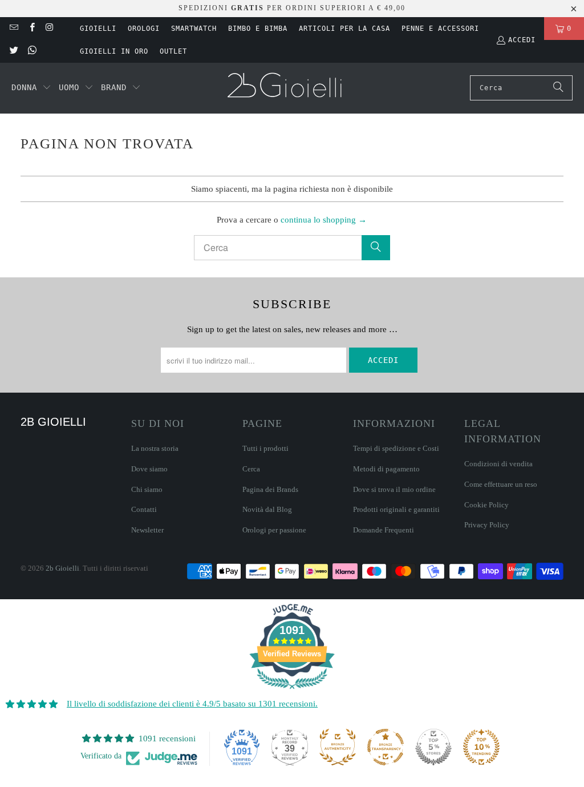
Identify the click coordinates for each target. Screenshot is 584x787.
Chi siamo (147, 489)
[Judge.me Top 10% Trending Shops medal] (481, 747)
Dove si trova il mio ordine (394, 489)
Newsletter (147, 530)
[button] (31, 88)
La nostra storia (155, 448)
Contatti (144, 509)
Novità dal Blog (267, 509)
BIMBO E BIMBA (257, 29)
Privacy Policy (486, 524)
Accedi (522, 40)
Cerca (251, 469)
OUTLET (173, 51)
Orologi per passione (274, 530)
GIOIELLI (98, 29)
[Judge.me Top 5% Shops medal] (433, 747)
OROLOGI (144, 29)
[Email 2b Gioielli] (13, 29)
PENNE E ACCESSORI (440, 29)
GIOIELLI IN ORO (114, 51)
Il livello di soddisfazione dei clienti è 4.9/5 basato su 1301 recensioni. (192, 703)
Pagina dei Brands (270, 489)
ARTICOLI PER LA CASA (344, 29)
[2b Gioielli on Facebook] (31, 29)
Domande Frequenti (383, 530)
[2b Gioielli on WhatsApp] (31, 51)
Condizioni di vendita (498, 463)
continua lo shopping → (324, 219)
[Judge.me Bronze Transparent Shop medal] (385, 747)
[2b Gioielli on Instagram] (49, 29)
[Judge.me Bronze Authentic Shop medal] (337, 747)
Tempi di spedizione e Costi (396, 448)
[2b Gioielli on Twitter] (13, 51)
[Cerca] (558, 87)
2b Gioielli (62, 568)
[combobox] (521, 87)
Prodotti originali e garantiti (396, 509)
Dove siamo (149, 469)
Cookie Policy (486, 505)
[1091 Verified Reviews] (292, 691)
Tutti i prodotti (265, 448)
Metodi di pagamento (386, 469)
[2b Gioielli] (286, 88)
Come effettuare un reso (500, 484)
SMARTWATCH (194, 29)
